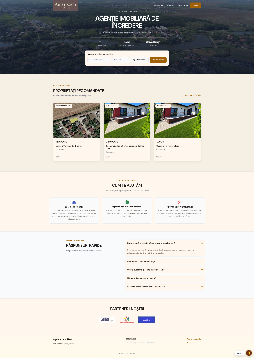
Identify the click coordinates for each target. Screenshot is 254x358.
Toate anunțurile (194, 339)
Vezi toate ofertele (193, 95)
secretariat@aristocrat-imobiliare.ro (140, 342)
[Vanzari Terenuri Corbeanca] (76, 132)
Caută (195, 5)
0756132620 (183, 5)
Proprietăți (158, 5)
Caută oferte (158, 60)
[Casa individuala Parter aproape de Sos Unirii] (127, 132)
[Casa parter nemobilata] (177, 132)
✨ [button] (249, 353)
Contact (171, 5)
